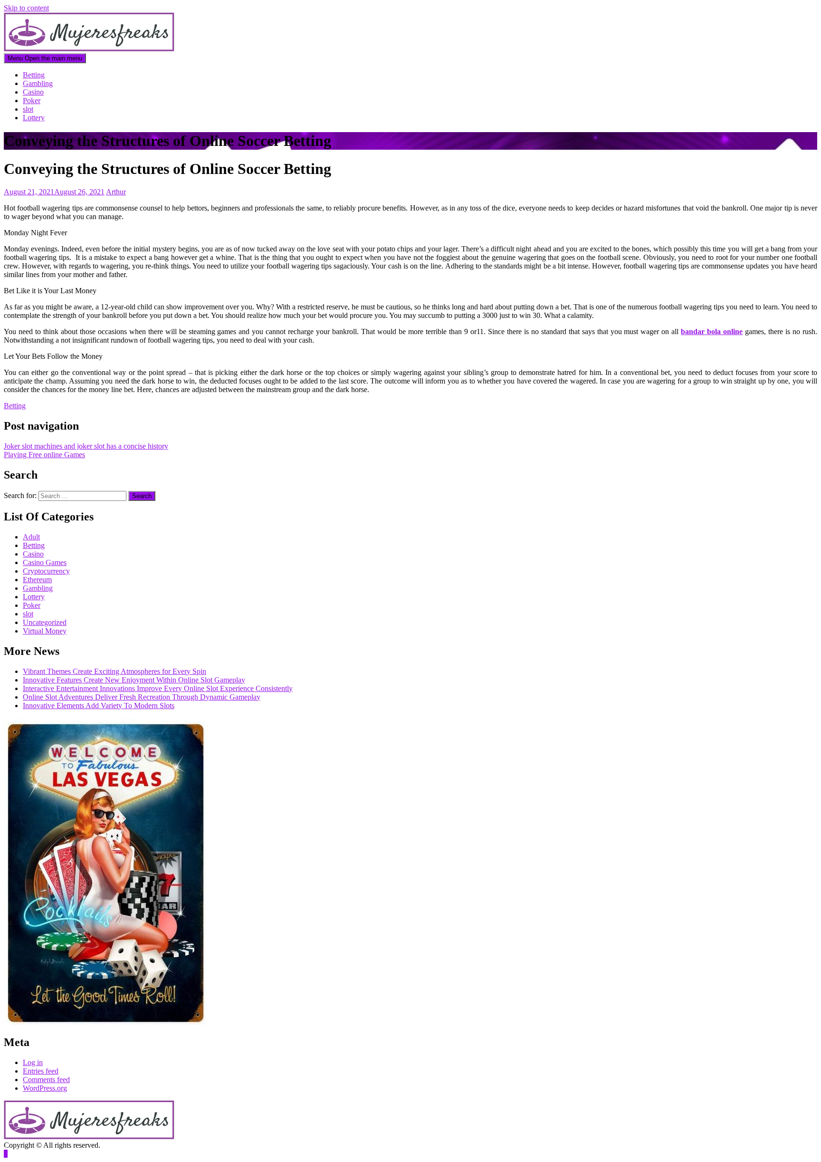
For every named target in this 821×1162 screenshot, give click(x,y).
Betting (34, 75)
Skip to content (26, 8)
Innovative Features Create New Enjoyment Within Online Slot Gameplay (134, 680)
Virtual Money (45, 631)
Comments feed (46, 1080)
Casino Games (45, 562)
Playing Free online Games (44, 455)
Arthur (116, 192)
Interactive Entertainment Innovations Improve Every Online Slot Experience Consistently (158, 688)
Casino (33, 92)
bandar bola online (712, 331)
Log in (33, 1062)
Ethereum (37, 580)
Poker (31, 100)
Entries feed (40, 1071)
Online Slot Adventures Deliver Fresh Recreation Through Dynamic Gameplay (141, 697)
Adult (31, 537)
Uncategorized (45, 622)
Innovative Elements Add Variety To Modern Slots (98, 705)
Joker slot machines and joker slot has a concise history (86, 446)
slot (28, 109)
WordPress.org (45, 1088)
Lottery (34, 118)
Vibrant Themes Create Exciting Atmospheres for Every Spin (114, 671)
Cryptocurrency (46, 571)
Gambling (38, 83)
